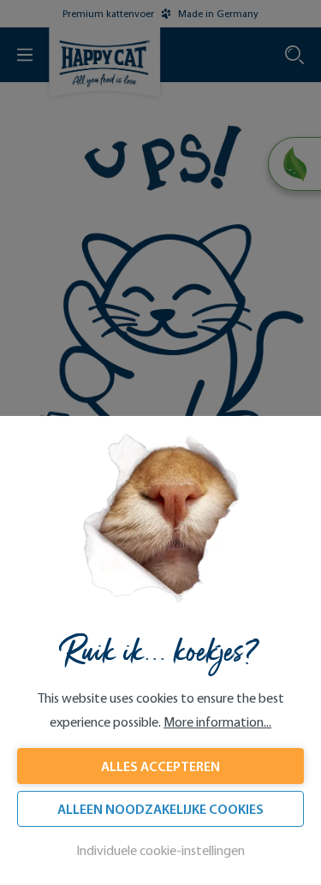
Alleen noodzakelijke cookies (160, 808)
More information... (217, 722)
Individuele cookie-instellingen (160, 850)
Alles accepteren (160, 766)
